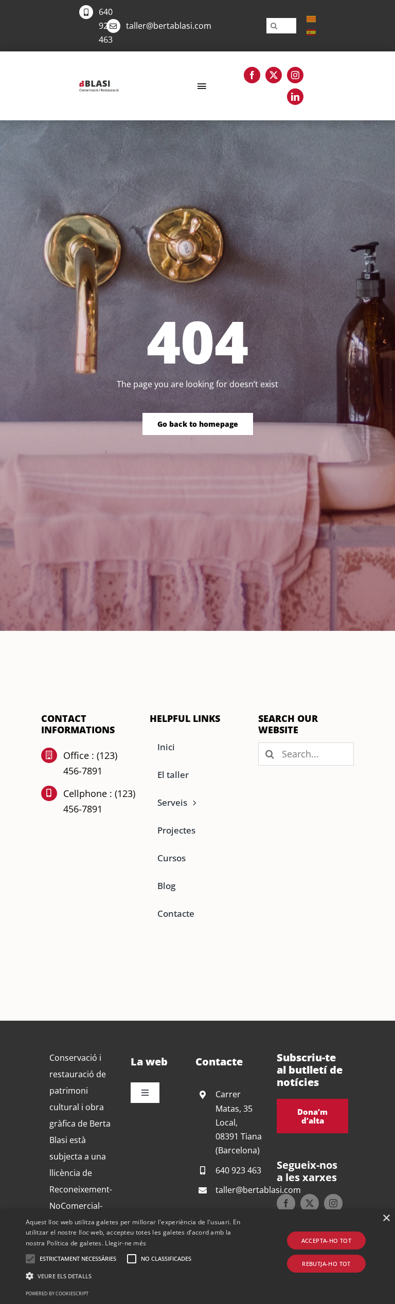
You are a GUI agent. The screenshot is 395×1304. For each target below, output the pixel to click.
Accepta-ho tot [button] (326, 1240)
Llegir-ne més (125, 1243)
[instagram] (295, 75)
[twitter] (273, 75)
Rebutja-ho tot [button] (326, 1263)
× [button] (386, 1218)
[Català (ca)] (311, 18)
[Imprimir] (99, 84)
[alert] (197, 1256)
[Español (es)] (311, 32)
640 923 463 (106, 25)
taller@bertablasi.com (168, 25)
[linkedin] (295, 96)
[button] (30, 1258)
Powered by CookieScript (57, 1293)
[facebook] (252, 75)
